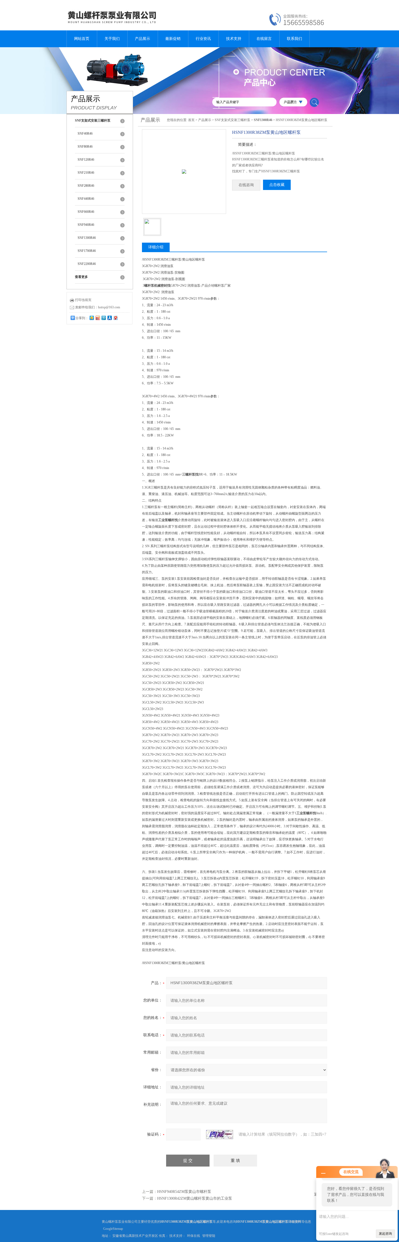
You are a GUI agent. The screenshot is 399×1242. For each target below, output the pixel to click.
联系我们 (294, 39)
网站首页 (81, 39)
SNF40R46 (85, 133)
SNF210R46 (86, 173)
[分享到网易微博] (115, 317)
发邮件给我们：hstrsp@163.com (97, 307)
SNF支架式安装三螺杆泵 (232, 120)
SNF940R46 (86, 225)
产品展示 (142, 39)
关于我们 (112, 39)
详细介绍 (155, 247)
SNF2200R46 (87, 264)
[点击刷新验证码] (219, 1134)
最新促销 (172, 39)
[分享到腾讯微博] (103, 317)
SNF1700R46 (87, 251)
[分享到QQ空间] (91, 317)
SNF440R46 (86, 199)
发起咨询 (385, 1233)
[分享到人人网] (109, 317)
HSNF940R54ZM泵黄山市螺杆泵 (184, 1192)
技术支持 (233, 39)
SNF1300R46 (87, 238)
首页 (191, 120)
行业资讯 (203, 39)
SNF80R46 (85, 146)
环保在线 (193, 1236)
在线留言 (264, 39)
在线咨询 (246, 185)
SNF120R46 (86, 159)
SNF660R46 (86, 212)
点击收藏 (276, 185)
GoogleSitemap (113, 1229)
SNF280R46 (86, 186)
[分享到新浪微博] (97, 317)
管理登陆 (208, 1236)
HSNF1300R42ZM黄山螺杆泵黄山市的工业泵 (194, 1198)
